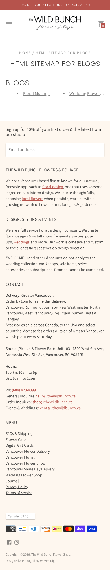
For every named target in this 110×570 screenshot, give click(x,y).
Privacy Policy (17, 486)
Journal (12, 480)
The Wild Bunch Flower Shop (50, 554)
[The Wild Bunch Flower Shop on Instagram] (16, 542)
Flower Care (16, 439)
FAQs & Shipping (19, 433)
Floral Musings (36, 93)
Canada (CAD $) (19, 516)
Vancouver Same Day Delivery (30, 469)
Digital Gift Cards (20, 445)
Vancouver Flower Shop (25, 463)
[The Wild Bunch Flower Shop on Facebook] (9, 542)
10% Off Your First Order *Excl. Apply (55, 5)
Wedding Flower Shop (24, 474)
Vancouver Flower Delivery (28, 451)
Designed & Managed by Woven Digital (32, 560)
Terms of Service (19, 492)
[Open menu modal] (9, 23)
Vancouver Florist (20, 457)
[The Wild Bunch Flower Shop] (55, 24)
